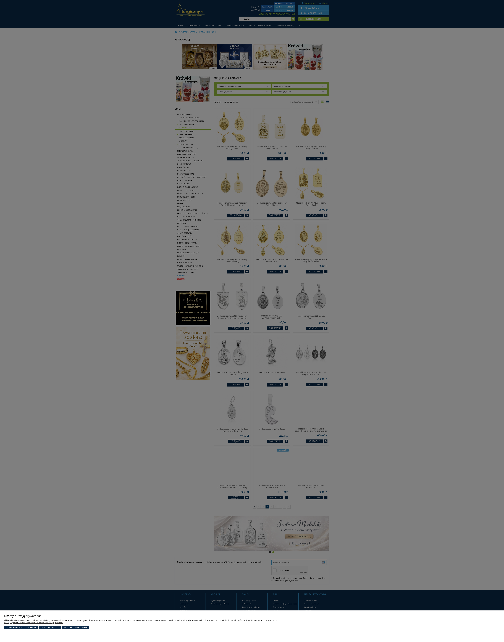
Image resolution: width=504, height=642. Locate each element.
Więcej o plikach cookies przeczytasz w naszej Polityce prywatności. (33, 622)
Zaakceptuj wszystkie (75, 627)
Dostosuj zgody (50, 627)
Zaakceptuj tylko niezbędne (21, 627)
